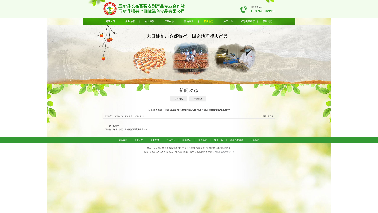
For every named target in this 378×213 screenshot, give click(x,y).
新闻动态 (208, 21)
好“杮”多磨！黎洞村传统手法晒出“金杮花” (132, 129)
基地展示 (189, 21)
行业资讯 (198, 99)
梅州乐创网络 (224, 148)
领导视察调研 (248, 21)
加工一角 (228, 21)
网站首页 (110, 21)
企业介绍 (130, 21)
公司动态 (179, 99)
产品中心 (169, 21)
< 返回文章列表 (267, 116)
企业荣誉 (149, 21)
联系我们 (267, 21)
